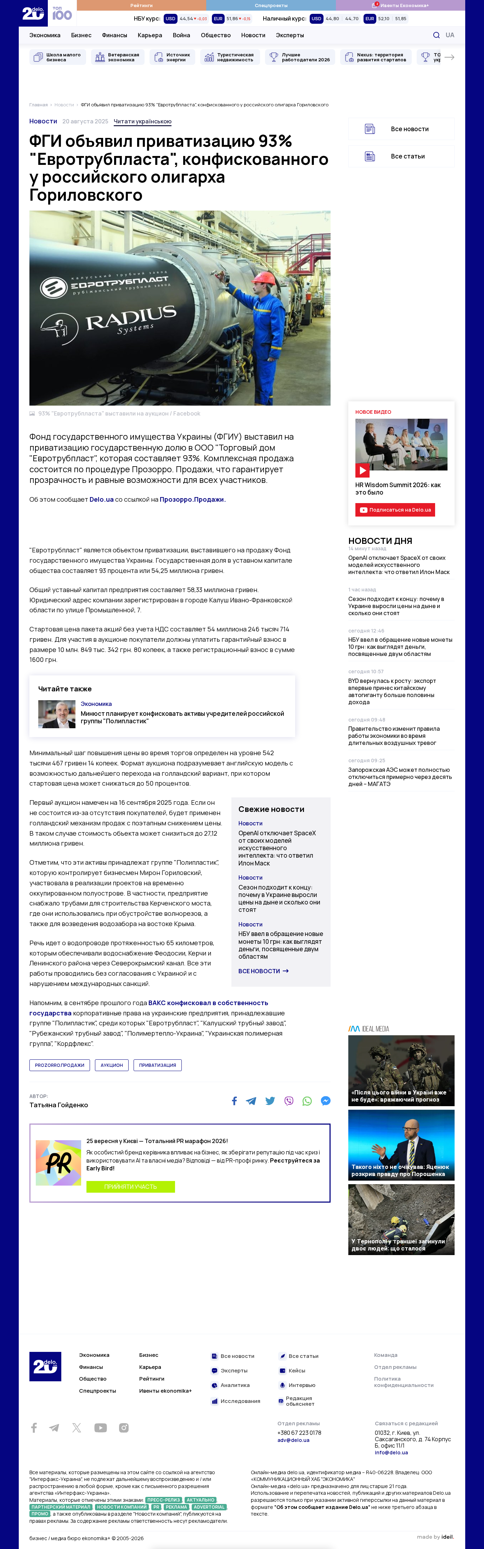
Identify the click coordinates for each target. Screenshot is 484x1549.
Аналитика (235, 1385)
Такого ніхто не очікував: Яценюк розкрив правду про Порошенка (400, 1170)
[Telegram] (251, 1100)
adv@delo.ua (293, 1440)
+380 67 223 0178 (299, 1433)
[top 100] (62, 13)
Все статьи (408, 156)
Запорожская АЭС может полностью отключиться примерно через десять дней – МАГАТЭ (400, 777)
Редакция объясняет (300, 1401)
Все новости (259, 971)
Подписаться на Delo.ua (400, 509)
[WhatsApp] (307, 1101)
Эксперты (290, 35)
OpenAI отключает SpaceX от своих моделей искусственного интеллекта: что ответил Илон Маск (277, 848)
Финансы (114, 35)
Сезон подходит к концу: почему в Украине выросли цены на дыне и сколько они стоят (279, 898)
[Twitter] (270, 1100)
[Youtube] (100, 1428)
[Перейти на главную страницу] (33, 13)
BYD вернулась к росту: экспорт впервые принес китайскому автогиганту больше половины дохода (392, 691)
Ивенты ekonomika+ (165, 1390)
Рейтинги (141, 5)
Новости (253, 35)
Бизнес (81, 35)
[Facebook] (234, 1101)
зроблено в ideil (435, 1537)
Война (181, 35)
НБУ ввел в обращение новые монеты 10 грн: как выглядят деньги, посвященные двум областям (280, 945)
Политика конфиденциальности (404, 1382)
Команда (386, 1355)
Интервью (302, 1385)
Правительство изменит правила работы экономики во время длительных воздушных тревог (394, 736)
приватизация (157, 1065)
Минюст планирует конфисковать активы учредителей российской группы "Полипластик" (182, 717)
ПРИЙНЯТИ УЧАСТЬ (131, 1187)
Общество (216, 35)
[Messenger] (326, 1101)
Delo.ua (102, 499)
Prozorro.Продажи (59, 1065)
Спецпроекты (271, 5)
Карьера (150, 35)
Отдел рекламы (395, 1367)
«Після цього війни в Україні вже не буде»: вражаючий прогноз (398, 1096)
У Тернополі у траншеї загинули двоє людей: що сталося (398, 1245)
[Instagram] (124, 1428)
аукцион (112, 1065)
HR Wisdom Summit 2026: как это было (398, 488)
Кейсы (297, 1371)
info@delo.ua (391, 1452)
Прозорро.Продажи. (193, 499)
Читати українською (142, 121)
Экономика (45, 35)
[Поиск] (436, 35)
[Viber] (289, 1101)
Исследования (240, 1401)
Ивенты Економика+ (400, 5)
